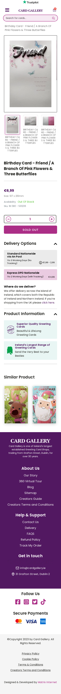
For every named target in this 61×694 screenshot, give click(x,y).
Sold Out (31, 230)
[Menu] (7, 10)
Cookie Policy (30, 659)
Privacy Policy (30, 653)
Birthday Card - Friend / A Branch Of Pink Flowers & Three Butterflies (29, 168)
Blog (30, 487)
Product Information (24, 313)
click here (48, 302)
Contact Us (30, 522)
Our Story (30, 475)
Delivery (30, 528)
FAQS (30, 534)
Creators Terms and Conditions (30, 505)
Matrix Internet (47, 682)
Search (53, 18)
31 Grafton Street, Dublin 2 (33, 574)
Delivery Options (20, 243)
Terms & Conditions (30, 665)
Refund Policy (30, 540)
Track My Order (31, 545)
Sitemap (30, 493)
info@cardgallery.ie (33, 568)
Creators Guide (30, 499)
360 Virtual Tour (30, 481)
